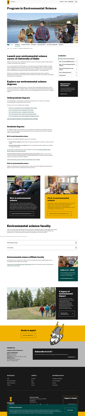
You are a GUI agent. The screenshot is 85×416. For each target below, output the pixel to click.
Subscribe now (71, 357)
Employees (55, 385)
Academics (17, 44)
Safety (32, 383)
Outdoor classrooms (52, 44)
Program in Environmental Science (67, 58)
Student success (25, 44)
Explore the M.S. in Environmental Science (21, 213)
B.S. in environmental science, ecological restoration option (21, 112)
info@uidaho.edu (33, 401)
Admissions (70, 1)
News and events (41, 44)
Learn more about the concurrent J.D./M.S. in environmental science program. (23, 159)
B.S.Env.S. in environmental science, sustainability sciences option (23, 107)
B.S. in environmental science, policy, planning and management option (24, 116)
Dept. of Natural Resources (65, 72)
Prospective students (57, 378)
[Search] (11, 1)
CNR (11, 44)
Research (61, 44)
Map (32, 380)
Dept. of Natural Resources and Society (66, 69)
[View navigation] (76, 1)
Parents (54, 383)
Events (32, 385)
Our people (33, 44)
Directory (33, 378)
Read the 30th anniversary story (65, 314)
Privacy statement (11, 380)
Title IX (8, 385)
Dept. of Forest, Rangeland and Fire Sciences (67, 65)
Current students (56, 380)
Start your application (28, 335)
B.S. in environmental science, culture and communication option (22, 114)
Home (8, 48)
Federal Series (62, 75)
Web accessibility (11, 383)
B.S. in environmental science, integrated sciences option (21, 109)
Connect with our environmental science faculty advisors (19, 264)
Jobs (8, 378)
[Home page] (8, 2)
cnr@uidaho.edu (14, 352)
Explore (61, 1)
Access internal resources (66, 278)
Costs (65, 1)
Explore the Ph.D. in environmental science (58, 213)
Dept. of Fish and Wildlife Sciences (67, 61)
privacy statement (49, 412)
